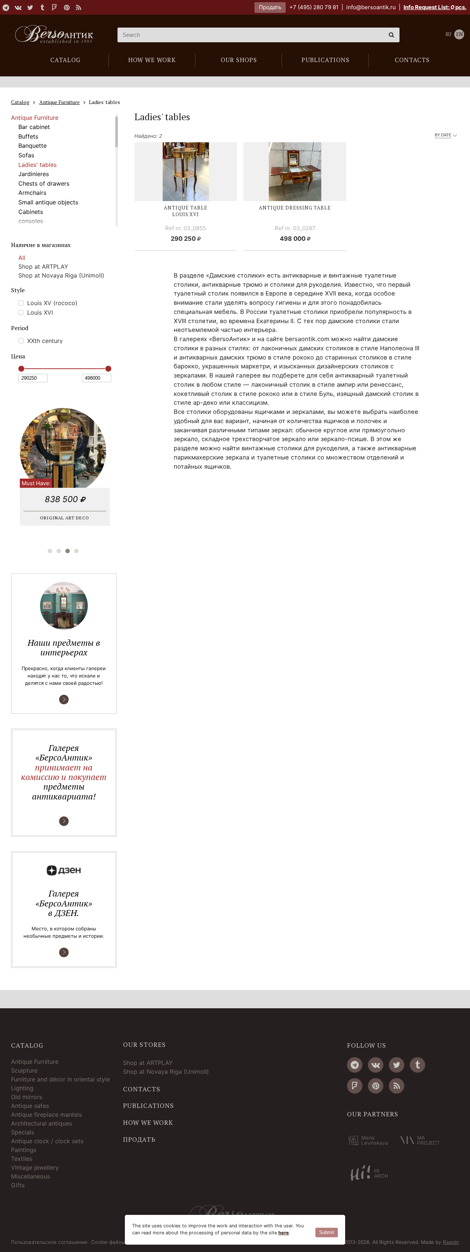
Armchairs (32, 192)
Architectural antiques (41, 1123)
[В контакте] (18, 7)
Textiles (21, 1158)
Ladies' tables (37, 164)
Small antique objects (48, 202)
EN (459, 34)
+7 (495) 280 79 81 (314, 7)
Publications (148, 1105)
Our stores (144, 1044)
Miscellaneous (30, 1176)
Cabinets (30, 211)
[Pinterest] (66, 7)
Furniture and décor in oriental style (60, 1079)
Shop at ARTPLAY (43, 266)
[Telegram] (6, 7)
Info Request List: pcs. (435, 7)
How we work (148, 1122)
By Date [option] (443, 135)
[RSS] (78, 7)
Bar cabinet (34, 126)
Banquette (32, 145)
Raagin (451, 1242)
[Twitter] (30, 7)
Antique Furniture (34, 117)
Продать (270, 7)
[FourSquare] (54, 7)
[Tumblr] (42, 7)
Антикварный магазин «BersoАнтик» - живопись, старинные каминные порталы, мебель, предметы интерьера (57, 35)
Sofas (26, 155)
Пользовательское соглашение (49, 1242)
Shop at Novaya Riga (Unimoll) (61, 275)
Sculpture (24, 1070)
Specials (22, 1132)
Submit (326, 1232)
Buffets (28, 136)
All (21, 257)
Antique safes (30, 1105)
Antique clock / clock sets (47, 1141)
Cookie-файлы (108, 1242)
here (283, 1232)
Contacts (141, 1089)
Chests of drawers (43, 183)
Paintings (23, 1149)
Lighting (22, 1088)
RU (448, 34)
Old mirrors (26, 1097)
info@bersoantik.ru (371, 7)
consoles (30, 221)
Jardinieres (33, 174)
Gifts (18, 1185)
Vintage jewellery (35, 1167)
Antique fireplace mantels (46, 1114)
